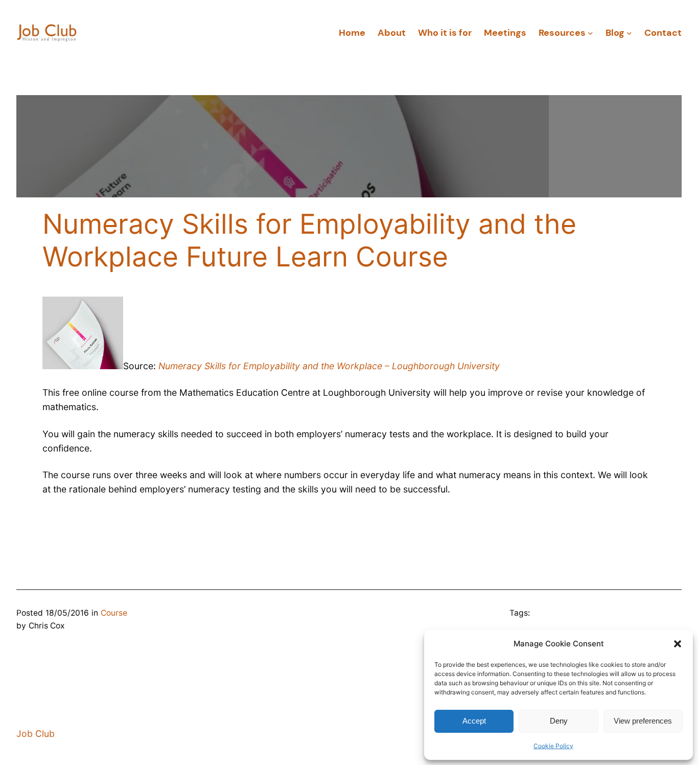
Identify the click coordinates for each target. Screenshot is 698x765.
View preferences (643, 720)
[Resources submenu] (590, 33)
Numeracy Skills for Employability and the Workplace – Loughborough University (329, 366)
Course (114, 613)
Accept (474, 720)
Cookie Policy (553, 746)
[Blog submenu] (629, 33)
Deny (559, 720)
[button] (677, 644)
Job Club (35, 733)
